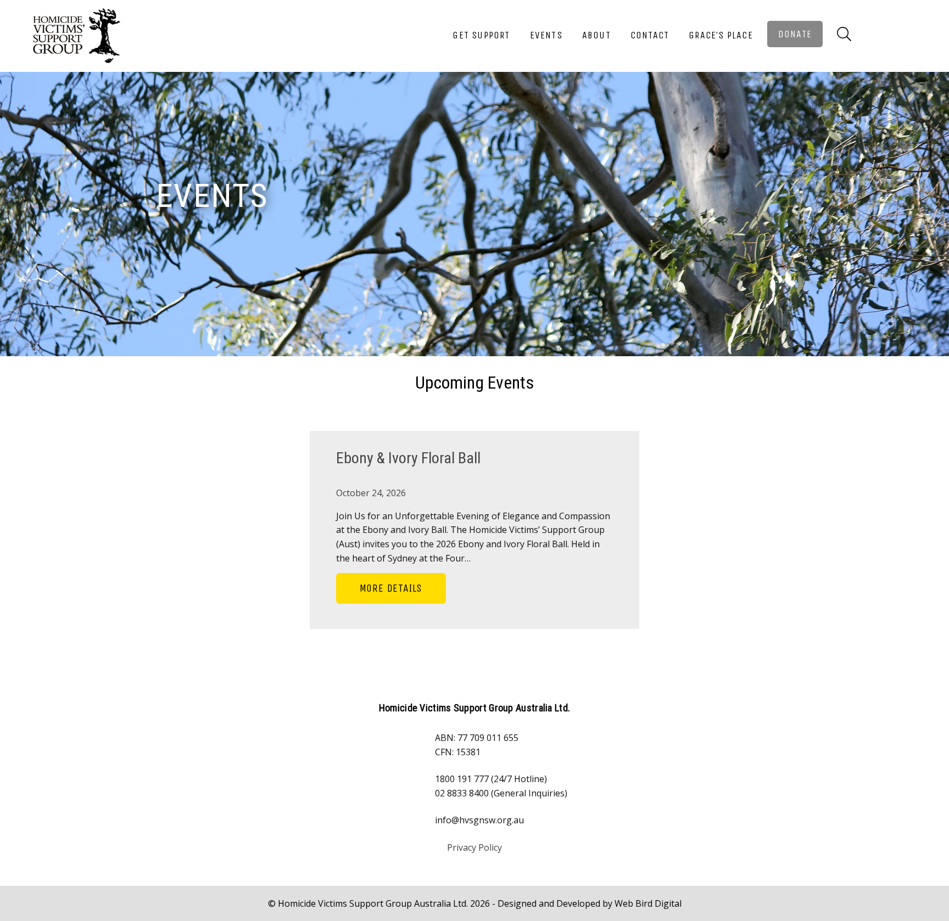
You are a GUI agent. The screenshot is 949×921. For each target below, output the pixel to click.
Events (546, 35)
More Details (391, 588)
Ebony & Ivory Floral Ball (408, 458)
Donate (795, 34)
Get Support (481, 35)
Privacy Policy (474, 847)
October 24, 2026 (371, 493)
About (596, 35)
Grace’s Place (721, 35)
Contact (649, 35)
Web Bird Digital (648, 903)
